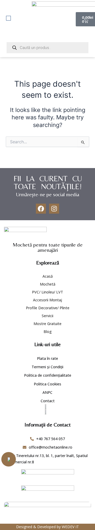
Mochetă (47, 284)
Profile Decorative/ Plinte (47, 307)
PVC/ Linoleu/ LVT (47, 292)
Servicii (47, 315)
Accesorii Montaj (47, 299)
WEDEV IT (70, 526)
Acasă (47, 276)
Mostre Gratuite (47, 323)
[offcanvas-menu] (8, 18)
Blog (48, 331)
